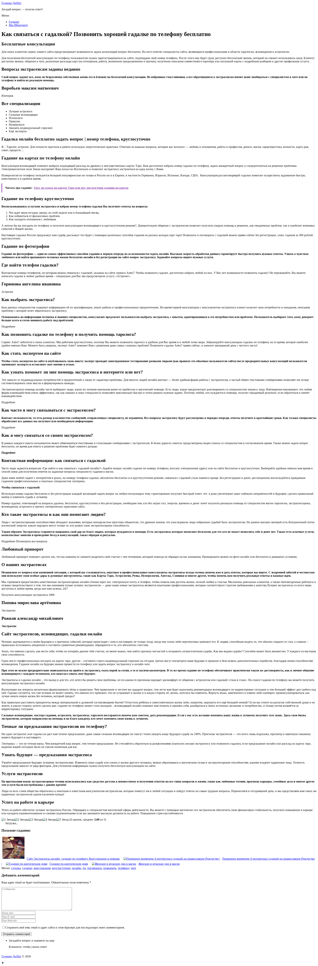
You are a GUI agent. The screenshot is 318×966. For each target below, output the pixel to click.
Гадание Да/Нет (11, 3)
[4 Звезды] (50, 819)
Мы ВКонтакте (18, 25)
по (84, 868)
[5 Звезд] (63, 819)
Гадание (14, 21)
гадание (27, 868)
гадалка (16, 868)
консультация (42, 868)
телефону (123, 868)
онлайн (76, 868)
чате (133, 868)
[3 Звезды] (36, 819)
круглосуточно (61, 868)
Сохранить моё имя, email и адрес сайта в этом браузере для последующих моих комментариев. (65, 927)
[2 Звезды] (22, 819)
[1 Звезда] (8, 819)
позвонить (109, 868)
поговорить (94, 868)
